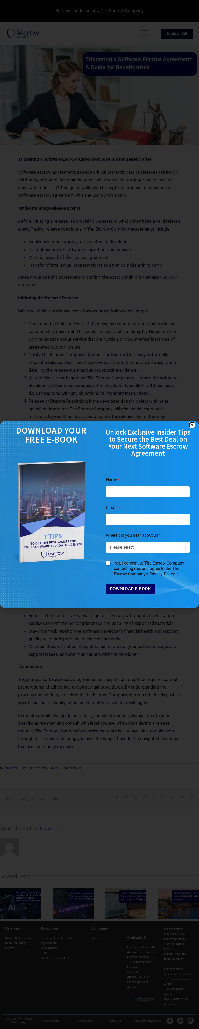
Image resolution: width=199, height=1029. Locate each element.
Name (113, 479)
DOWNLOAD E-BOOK (130, 588)
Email (112, 507)
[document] (99, 514)
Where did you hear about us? (133, 535)
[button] (192, 425)
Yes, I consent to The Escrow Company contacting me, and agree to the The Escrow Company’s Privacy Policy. (149, 568)
